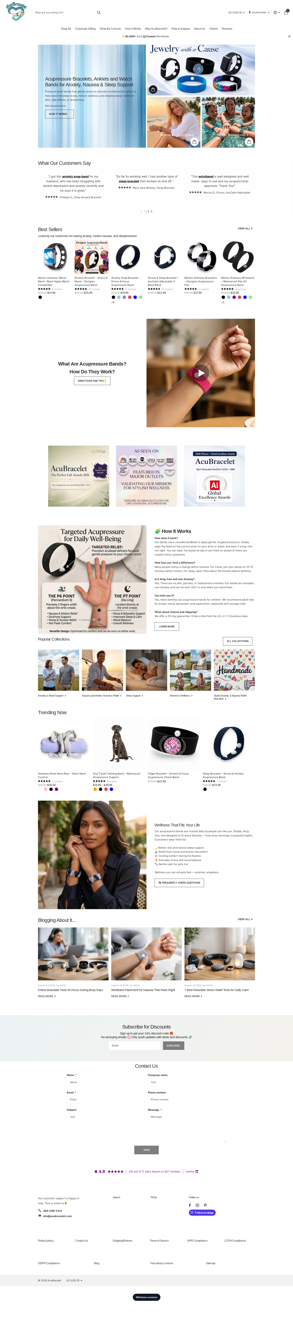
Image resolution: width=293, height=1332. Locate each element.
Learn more (166, 626)
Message (155, 1109)
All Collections (238, 641)
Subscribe (173, 1045)
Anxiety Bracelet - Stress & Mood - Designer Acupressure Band (91, 281)
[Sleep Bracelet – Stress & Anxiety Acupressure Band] (229, 743)
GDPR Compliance (49, 1263)
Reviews (227, 28)
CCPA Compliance (235, 1240)
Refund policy (46, 1240)
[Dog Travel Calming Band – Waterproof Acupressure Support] (119, 743)
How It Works (133, 28)
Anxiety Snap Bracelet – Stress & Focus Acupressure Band (125, 281)
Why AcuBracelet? (156, 28)
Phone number (157, 1092)
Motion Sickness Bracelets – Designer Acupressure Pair (200, 281)
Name (72, 1075)
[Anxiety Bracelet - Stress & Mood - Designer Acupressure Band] (92, 257)
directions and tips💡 (92, 380)
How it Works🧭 (59, 113)
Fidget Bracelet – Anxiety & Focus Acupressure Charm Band (168, 775)
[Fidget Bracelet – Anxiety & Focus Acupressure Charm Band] (174, 743)
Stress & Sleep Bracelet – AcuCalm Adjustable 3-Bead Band (163, 281)
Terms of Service (159, 1240)
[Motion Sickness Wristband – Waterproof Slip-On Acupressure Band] (238, 257)
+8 (112, 302)
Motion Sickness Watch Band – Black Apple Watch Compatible (54, 281)
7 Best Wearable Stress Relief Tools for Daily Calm (219, 965)
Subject (71, 1109)
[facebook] (190, 1205)
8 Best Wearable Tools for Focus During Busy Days (73, 965)
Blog (96, 1263)
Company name (158, 1075)
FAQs (154, 1197)
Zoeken (98, 12)
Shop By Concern (110, 28)
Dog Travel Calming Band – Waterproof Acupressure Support (116, 775)
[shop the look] (153, 89)
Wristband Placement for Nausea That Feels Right (146, 965)
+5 (222, 302)
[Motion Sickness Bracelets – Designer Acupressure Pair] (201, 257)
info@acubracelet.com (57, 1216)
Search (116, 1197)
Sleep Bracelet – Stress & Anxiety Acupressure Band (223, 775)
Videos (213, 28)
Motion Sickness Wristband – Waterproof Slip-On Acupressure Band (237, 281)
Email (71, 1092)
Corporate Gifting (85, 28)
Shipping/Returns (122, 1240)
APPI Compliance (197, 1240)
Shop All (66, 28)
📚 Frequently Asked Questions (179, 882)
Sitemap (210, 1263)
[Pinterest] (205, 1205)
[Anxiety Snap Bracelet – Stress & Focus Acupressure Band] (128, 257)
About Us (199, 28)
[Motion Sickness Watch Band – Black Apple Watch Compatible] (55, 257)
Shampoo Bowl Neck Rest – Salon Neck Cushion (62, 775)
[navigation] (141, 211)
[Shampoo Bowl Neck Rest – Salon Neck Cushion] (64, 743)
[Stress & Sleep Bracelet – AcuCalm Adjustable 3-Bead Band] (165, 257)
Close (289, 36)
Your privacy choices (161, 1263)
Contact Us (81, 1240)
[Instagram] (197, 1205)
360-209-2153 (52, 1210)
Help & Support (180, 28)
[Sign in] (277, 12)
